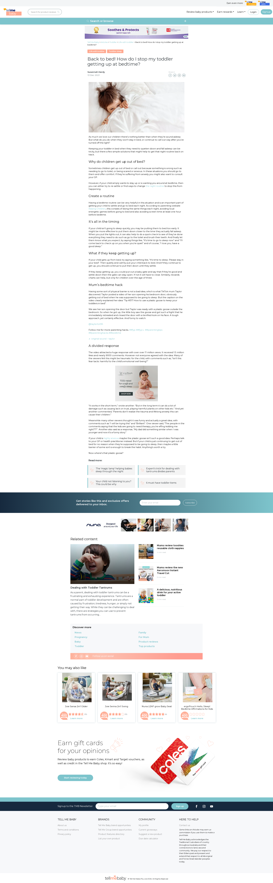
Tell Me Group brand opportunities (115, 829)
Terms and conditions (68, 829)
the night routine (155, 186)
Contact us (184, 825)
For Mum (144, 637)
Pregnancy (81, 637)
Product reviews (148, 641)
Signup (266, 12)
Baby (78, 641)
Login (253, 12)
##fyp (132, 330)
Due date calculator (148, 838)
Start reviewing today (75, 777)
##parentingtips (153, 330)
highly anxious (111, 438)
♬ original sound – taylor (102, 338)
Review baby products (199, 12)
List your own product (109, 838)
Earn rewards (224, 12)
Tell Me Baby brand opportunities (114, 825)
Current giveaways (148, 829)
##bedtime (115, 332)
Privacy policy (64, 834)
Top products (147, 646)
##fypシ (140, 330)
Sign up (180, 806)
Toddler (79, 646)
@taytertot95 (96, 324)
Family (142, 632)
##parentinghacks (98, 332)
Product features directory (111, 834)
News (78, 632)
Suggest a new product (150, 834)
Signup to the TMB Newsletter (75, 806)
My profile (144, 825)
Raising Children (97, 208)
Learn (240, 12)
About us (62, 825)
